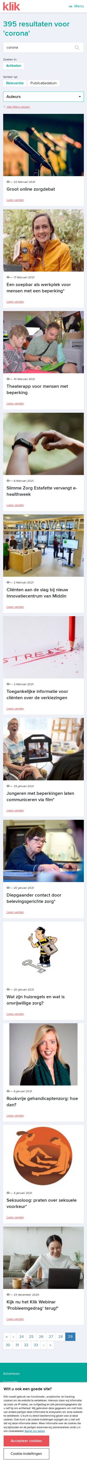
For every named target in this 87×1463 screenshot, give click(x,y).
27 (51, 1336)
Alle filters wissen (18, 107)
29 (71, 1336)
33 (36, 1345)
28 (60, 1336)
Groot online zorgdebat (31, 189)
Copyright (10, 1382)
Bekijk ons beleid (35, 1431)
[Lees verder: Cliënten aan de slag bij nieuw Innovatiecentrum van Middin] (43, 545)
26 (41, 1336)
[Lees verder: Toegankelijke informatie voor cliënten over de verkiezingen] (43, 647)
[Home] (11, 6)
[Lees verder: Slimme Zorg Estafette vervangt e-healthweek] (43, 444)
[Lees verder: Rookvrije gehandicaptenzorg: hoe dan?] (43, 1054)
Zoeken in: (10, 59)
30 (8, 1345)
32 (26, 1345)
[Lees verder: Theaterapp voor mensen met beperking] (43, 342)
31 (17, 1345)
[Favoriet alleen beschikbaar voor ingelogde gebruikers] (8, 182)
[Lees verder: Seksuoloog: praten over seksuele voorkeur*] (43, 1156)
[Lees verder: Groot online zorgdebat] (43, 145)
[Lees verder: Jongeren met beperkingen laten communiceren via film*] (43, 749)
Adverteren (11, 1374)
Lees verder (15, 200)
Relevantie (15, 83)
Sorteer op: (10, 77)
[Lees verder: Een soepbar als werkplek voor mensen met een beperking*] (43, 240)
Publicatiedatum (43, 83)
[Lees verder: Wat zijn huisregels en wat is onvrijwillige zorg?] (43, 953)
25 (31, 1336)
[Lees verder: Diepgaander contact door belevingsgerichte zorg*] (43, 851)
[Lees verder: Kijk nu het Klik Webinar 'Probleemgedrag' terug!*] (43, 1258)
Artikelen (13, 66)
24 (21, 1336)
